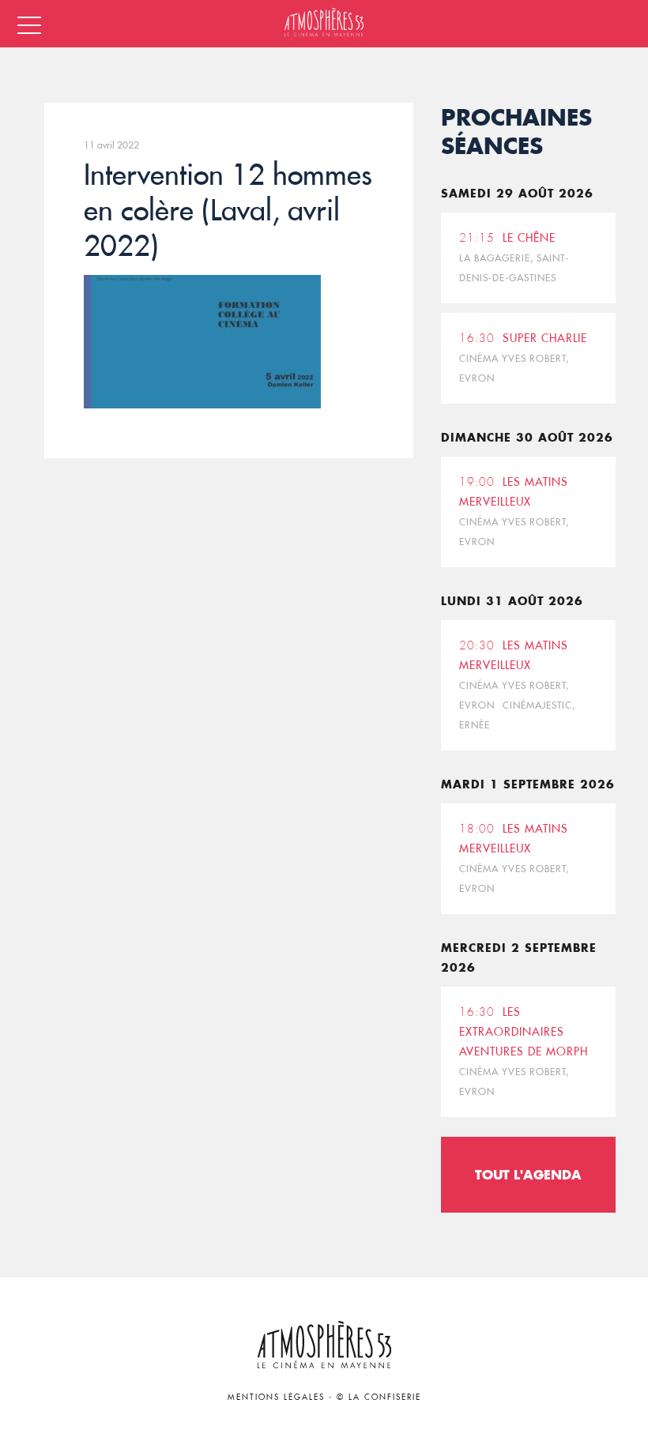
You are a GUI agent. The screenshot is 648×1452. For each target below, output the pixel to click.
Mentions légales (276, 1397)
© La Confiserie (379, 1397)
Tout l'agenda (528, 1174)
